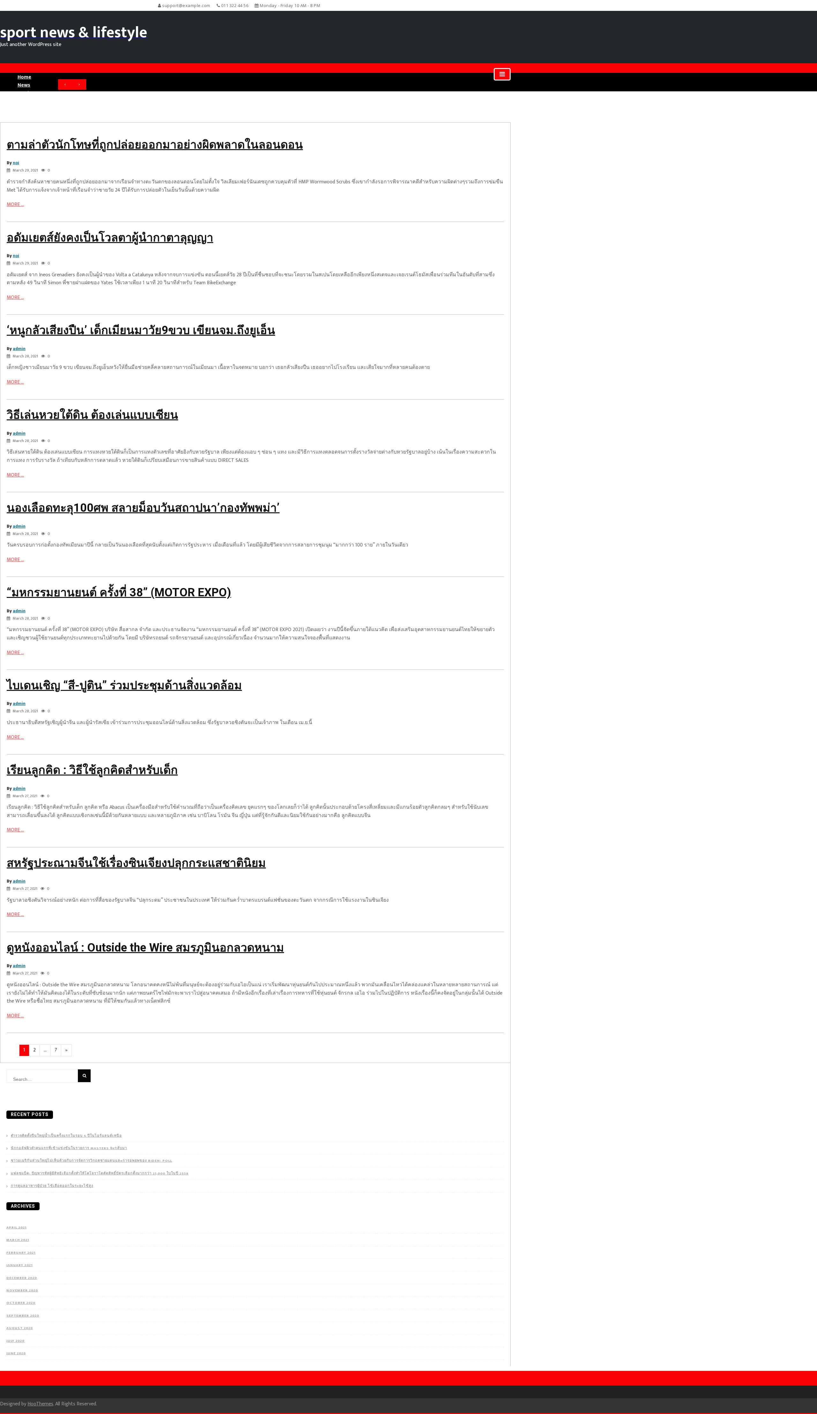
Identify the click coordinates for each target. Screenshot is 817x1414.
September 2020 (22, 1315)
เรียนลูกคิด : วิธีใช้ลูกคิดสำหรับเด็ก (92, 770)
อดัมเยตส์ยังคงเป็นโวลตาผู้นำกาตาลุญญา (110, 237)
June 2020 (16, 1353)
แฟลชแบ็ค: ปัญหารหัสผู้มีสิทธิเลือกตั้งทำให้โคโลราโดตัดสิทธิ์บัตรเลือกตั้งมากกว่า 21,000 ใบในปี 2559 (100, 1173)
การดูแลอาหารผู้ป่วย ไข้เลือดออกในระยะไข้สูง (52, 1186)
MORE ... (15, 204)
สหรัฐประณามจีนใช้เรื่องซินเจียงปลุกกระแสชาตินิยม (136, 863)
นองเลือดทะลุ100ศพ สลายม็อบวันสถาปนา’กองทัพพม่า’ (143, 508)
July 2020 (15, 1341)
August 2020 (19, 1328)
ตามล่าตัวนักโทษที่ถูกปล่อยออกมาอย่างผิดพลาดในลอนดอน (155, 144)
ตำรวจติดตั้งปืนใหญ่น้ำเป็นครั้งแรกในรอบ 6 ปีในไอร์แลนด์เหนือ (66, 1136)
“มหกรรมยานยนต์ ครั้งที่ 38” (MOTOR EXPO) (119, 592)
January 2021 (19, 1265)
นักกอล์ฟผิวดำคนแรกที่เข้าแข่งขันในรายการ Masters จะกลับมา (69, 1148)
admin (19, 348)
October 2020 (20, 1303)
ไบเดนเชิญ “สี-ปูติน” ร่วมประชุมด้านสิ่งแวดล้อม (124, 685)
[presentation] (65, 84)
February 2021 (20, 1253)
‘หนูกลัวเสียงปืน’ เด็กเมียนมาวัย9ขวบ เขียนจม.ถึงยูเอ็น (141, 330)
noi (16, 162)
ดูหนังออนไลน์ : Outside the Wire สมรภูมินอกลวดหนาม (145, 947)
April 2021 (16, 1227)
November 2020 (22, 1290)
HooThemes (40, 1404)
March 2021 (17, 1240)
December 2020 (21, 1278)
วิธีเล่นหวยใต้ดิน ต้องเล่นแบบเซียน (92, 415)
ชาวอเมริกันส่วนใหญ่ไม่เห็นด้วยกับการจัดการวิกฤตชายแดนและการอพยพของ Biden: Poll (91, 1161)
